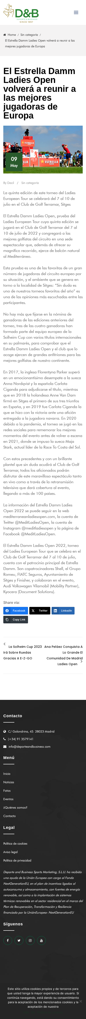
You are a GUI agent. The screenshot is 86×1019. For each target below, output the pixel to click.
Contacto (9, 816)
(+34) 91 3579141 (21, 739)
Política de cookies (15, 844)
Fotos (7, 791)
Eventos (8, 799)
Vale (26, 1012)
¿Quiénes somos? (15, 808)
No (33, 1012)
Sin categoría (30, 183)
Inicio (6, 774)
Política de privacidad (17, 860)
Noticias (8, 782)
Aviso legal (10, 852)
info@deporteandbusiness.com (29, 747)
